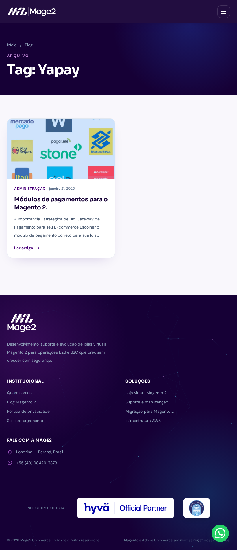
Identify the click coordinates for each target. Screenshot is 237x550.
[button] (220, 533)
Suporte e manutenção (146, 402)
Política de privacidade (28, 411)
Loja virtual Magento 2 (145, 392)
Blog (29, 44)
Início (11, 44)
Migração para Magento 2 (149, 411)
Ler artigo (23, 248)
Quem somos (19, 392)
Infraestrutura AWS (143, 420)
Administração (30, 188)
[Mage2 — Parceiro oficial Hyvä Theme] (125, 508)
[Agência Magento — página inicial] (31, 12)
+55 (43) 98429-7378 (36, 462)
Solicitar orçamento (25, 420)
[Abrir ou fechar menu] (223, 11)
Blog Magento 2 (21, 402)
